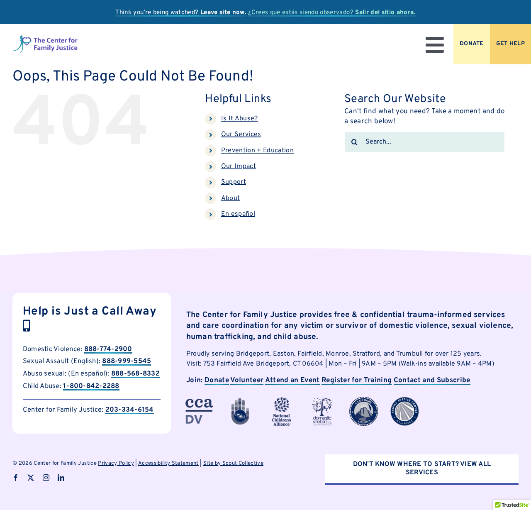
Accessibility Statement (168, 463)
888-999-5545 (126, 361)
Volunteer (246, 380)
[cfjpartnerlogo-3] (199, 400)
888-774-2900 (108, 349)
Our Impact (238, 166)
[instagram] (46, 477)
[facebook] (15, 477)
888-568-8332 (135, 373)
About (230, 198)
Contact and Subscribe (432, 380)
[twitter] (30, 477)
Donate (217, 380)
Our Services (241, 134)
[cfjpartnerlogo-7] (363, 400)
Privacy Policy (116, 463)
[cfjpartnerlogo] (322, 400)
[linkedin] (61, 477)
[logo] (45, 38)
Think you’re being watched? (180, 13)
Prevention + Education (257, 150)
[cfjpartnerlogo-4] (281, 400)
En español (238, 214)
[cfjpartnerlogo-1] (240, 400)
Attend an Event (292, 380)
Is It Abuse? (239, 119)
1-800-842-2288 (91, 386)
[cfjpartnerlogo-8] (404, 400)
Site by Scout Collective (233, 463)
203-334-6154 (129, 409)
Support (233, 182)
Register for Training (357, 380)
